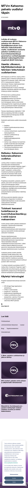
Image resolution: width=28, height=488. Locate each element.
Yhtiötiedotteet (5, 321)
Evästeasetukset (14, 474)
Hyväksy (14, 478)
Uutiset (22, 325)
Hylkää (14, 482)
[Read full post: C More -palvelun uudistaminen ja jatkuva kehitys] (14, 353)
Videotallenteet (5, 332)
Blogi (2, 328)
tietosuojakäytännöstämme (11, 462)
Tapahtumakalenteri (12, 328)
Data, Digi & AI (5, 306)
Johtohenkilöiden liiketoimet (9, 325)
